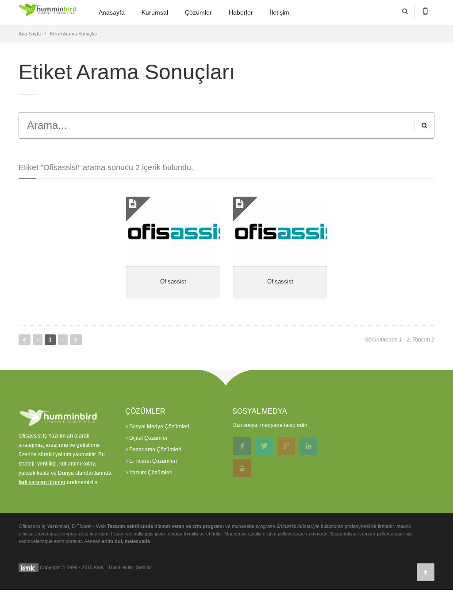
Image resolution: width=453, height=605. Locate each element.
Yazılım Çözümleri (150, 472)
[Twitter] (264, 446)
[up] (425, 572)
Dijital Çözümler (148, 438)
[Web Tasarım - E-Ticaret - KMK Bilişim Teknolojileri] (28, 567)
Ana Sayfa (30, 33)
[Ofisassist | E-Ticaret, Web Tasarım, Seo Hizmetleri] (48, 12)
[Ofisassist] (173, 231)
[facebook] (242, 446)
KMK (99, 567)
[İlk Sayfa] (25, 339)
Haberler (241, 12)
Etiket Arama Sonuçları (74, 33)
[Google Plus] (286, 446)
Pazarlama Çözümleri (154, 449)
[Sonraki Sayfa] (63, 339)
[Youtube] (242, 468)
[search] (405, 11)
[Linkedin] (308, 446)
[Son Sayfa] (76, 339)
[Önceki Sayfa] (37, 339)
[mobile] (425, 11)
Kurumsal (155, 12)
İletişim (279, 12)
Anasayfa (112, 12)
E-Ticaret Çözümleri (152, 461)
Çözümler (198, 12)
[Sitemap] (264, 468)
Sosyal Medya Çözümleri (158, 426)
